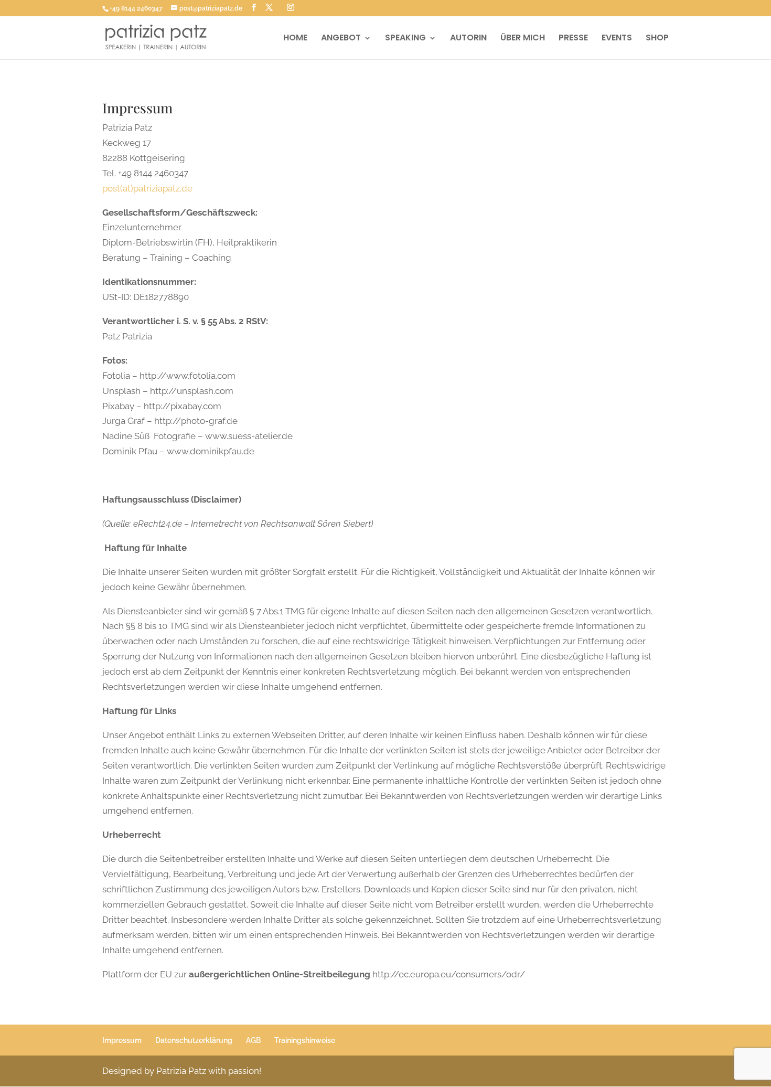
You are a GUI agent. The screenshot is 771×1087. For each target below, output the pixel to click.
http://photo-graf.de (196, 420)
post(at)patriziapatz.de (147, 188)
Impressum (122, 1040)
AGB (253, 1040)
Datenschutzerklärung (193, 1040)
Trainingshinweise (304, 1040)
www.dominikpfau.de (210, 451)
